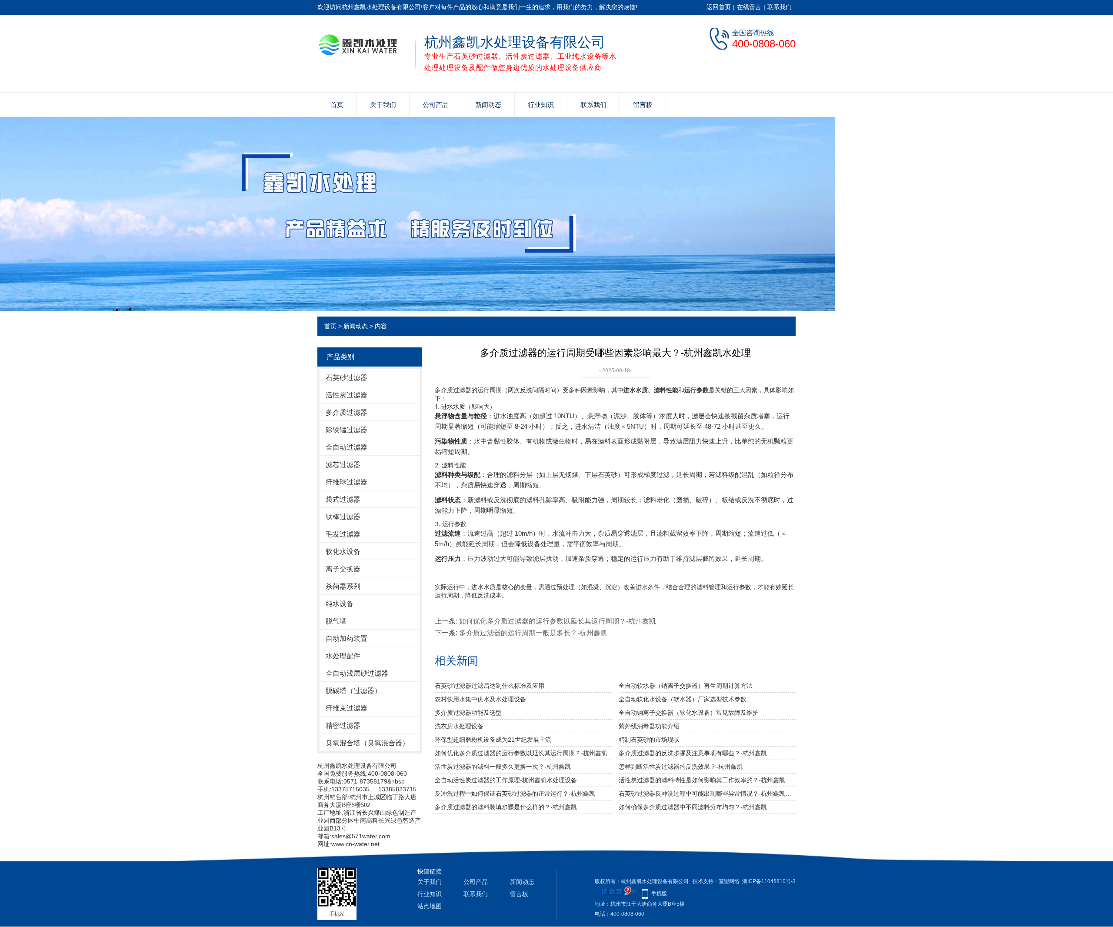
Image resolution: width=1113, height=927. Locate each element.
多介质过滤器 (346, 412)
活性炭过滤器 (346, 395)
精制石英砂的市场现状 (649, 739)
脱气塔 (336, 621)
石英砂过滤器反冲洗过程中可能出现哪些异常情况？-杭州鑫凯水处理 (707, 793)
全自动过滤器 (346, 447)
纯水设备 (339, 603)
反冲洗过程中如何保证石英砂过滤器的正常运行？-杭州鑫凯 (515, 793)
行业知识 (541, 104)
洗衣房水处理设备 (459, 726)
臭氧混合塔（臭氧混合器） (367, 743)
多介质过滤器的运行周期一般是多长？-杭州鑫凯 (533, 633)
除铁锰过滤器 (346, 429)
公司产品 (436, 104)
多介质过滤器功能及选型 (468, 712)
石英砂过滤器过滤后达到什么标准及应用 (489, 685)
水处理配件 (343, 656)
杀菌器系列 (343, 586)
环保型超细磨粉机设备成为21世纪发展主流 (493, 739)
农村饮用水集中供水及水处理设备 (480, 699)
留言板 (643, 104)
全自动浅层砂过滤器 (357, 673)
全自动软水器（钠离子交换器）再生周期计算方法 (686, 685)
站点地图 (429, 906)
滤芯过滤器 (343, 464)
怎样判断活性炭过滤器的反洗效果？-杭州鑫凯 (681, 766)
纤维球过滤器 (346, 482)
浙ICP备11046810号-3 (769, 881)
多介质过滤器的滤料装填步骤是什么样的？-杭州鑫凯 (506, 807)
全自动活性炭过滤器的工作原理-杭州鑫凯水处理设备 (506, 780)
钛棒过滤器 (343, 516)
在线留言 (749, 6)
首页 (336, 104)
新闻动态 (488, 104)
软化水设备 (343, 551)
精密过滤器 (343, 725)
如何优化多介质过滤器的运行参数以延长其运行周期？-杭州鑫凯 (557, 621)
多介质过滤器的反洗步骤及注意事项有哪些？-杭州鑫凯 (693, 753)
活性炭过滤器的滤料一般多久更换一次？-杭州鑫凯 (503, 766)
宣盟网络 (729, 881)
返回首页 (718, 6)
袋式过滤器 (343, 499)
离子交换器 (343, 569)
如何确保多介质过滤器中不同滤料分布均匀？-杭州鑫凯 (693, 807)
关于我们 (383, 104)
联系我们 (779, 6)
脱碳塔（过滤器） (353, 690)
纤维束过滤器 (346, 708)
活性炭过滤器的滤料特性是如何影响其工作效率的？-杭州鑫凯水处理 (707, 780)
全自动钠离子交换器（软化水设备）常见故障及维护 (689, 712)
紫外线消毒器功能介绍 (649, 726)
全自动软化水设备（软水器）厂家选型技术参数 (682, 699)
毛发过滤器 (343, 534)
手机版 (659, 893)
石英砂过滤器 (346, 377)
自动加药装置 (346, 638)
